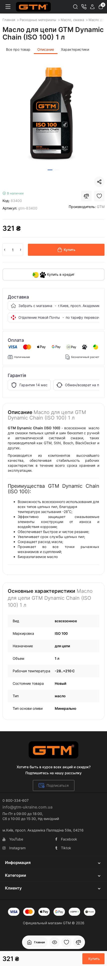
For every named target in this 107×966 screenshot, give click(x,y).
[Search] (75, 6)
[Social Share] (99, 181)
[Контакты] (84, 6)
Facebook (69, 839)
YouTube (16, 839)
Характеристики (75, 49)
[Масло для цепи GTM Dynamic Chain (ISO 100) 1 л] (53, 114)
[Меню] (7, 6)
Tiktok (66, 848)
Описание (45, 49)
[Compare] (86, 196)
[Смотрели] (54, 942)
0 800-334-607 (15, 800)
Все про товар (18, 49)
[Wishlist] (99, 196)
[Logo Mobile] (33, 7)
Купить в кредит (60, 274)
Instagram (17, 848)
